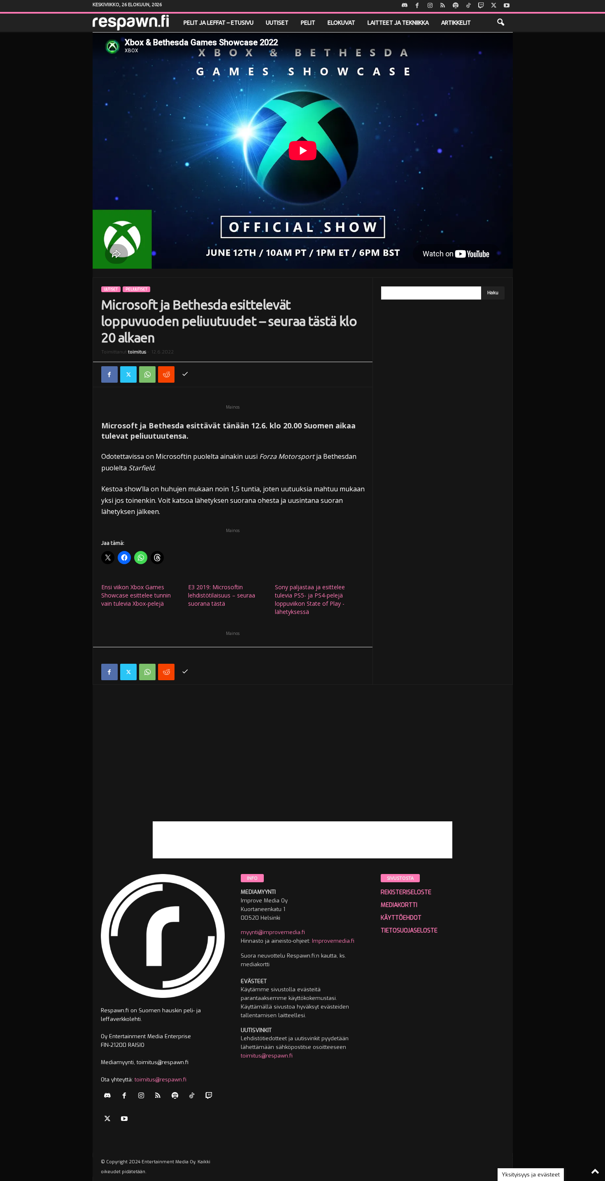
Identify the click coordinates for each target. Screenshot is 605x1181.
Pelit (308, 22)
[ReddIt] (166, 374)
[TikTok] (468, 6)
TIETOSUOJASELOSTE (409, 931)
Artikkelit (456, 22)
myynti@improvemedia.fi (273, 932)
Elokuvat (341, 22)
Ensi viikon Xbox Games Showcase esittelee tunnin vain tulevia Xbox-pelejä (136, 595)
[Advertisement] (303, 763)
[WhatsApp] (147, 374)
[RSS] (443, 6)
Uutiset (277, 22)
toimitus (137, 352)
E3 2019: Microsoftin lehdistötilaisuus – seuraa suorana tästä (221, 595)
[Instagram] (430, 6)
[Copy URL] (185, 374)
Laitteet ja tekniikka (398, 22)
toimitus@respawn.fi (160, 1079)
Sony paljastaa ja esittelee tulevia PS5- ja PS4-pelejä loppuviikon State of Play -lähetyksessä (310, 599)
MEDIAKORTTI (399, 905)
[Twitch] (481, 6)
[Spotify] (456, 6)
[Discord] (405, 6)
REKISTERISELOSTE (406, 892)
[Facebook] (417, 6)
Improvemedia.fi (333, 940)
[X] (494, 6)
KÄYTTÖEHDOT (401, 918)
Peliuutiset (136, 289)
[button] (500, 23)
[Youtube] (507, 6)
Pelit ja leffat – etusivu (219, 22)
